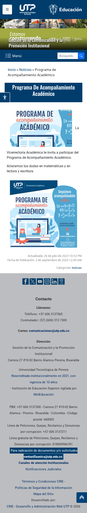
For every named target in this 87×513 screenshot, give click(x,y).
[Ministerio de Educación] (65, 9)
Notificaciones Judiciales (43, 469)
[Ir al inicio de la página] (82, 497)
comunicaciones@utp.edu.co (49, 331)
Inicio (12, 70)
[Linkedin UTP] (54, 281)
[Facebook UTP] (25, 281)
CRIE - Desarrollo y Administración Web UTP (38, 506)
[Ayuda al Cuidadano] (61, 281)
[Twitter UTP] (33, 281)
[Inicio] (81, 497)
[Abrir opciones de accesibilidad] (5, 97)
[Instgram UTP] (47, 281)
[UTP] (28, 9)
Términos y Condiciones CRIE (43, 481)
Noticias (25, 70)
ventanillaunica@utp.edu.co (43, 457)
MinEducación (44, 394)
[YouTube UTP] (40, 281)
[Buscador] (81, 55)
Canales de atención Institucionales (44, 463)
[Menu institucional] (7, 9)
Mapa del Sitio (43, 494)
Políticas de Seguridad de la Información (43, 488)
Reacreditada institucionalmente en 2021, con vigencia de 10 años (43, 379)
